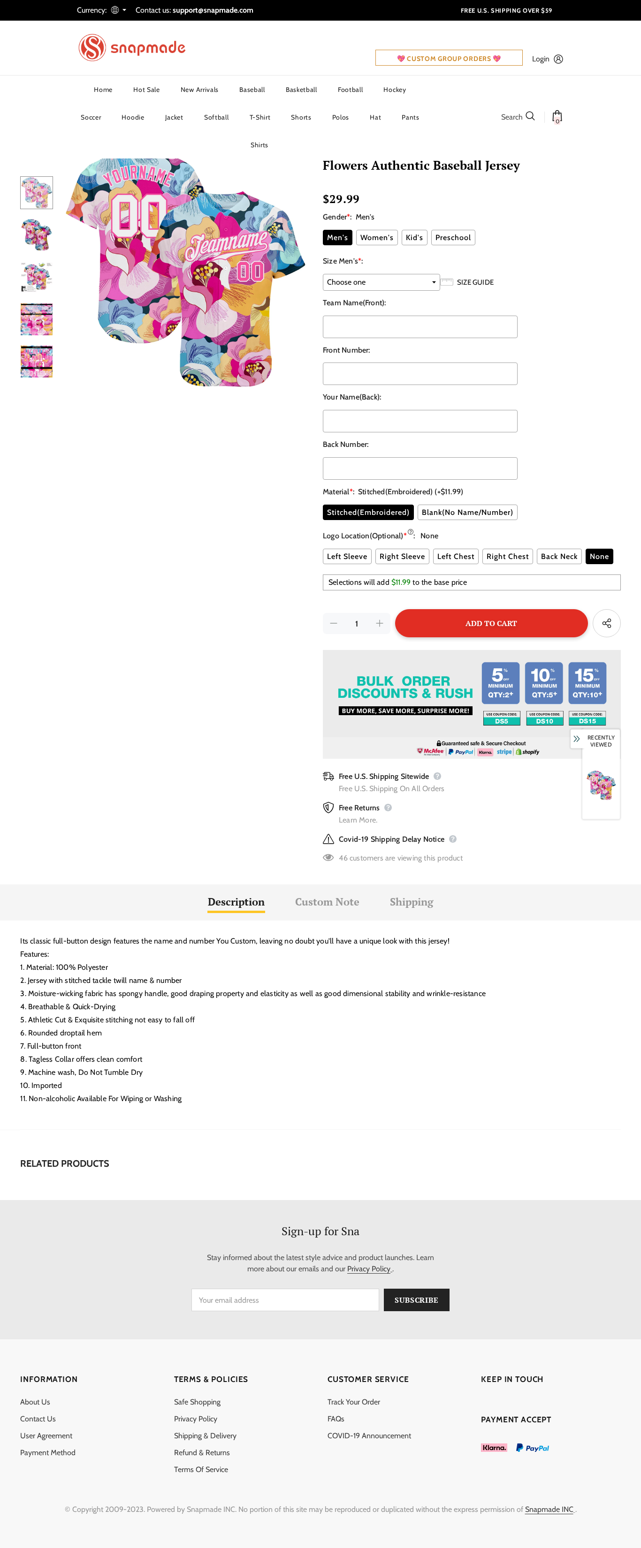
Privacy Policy (368, 1268)
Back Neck (559, 556)
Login (540, 58)
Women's (377, 237)
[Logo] (138, 48)
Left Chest (455, 556)
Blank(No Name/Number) (467, 512)
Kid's (414, 237)
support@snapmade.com (213, 10)
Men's (337, 237)
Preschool (453, 237)
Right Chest (508, 556)
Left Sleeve (347, 556)
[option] (185, 267)
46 (343, 857)
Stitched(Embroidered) (368, 512)
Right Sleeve (402, 556)
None (599, 556)
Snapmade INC (549, 1509)
